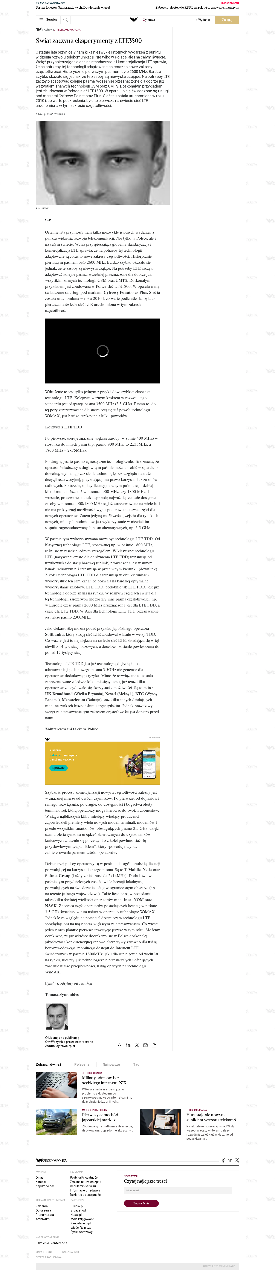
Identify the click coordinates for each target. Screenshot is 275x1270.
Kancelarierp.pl (81, 1223)
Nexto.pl (76, 1214)
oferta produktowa (49, 1257)
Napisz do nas (45, 1186)
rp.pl (48, 219)
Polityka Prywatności (84, 1177)
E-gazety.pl (78, 1210)
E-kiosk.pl (77, 1206)
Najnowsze (111, 1064)
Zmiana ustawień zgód (85, 1182)
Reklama (42, 1206)
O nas (39, 1177)
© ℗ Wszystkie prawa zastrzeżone (69, 1042)
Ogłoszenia (43, 1210)
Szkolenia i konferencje (51, 1243)
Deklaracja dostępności (85, 1194)
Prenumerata (45, 1214)
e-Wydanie (203, 20)
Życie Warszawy (82, 1232)
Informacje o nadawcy (85, 1190)
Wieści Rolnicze (81, 1227)
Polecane (82, 1064)
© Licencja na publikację (62, 1037)
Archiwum (43, 1219)
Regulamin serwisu (83, 1186)
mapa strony (44, 1252)
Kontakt (41, 1182)
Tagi (136, 1064)
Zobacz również (48, 1064)
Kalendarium (70, 1252)
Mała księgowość (82, 1219)
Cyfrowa (49, 29)
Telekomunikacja (69, 29)
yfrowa (149, 20)
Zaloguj (227, 20)
